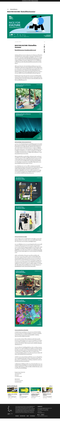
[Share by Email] (44, 52)
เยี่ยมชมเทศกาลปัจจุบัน (34, 0)
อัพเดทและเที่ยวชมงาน (13, 9)
